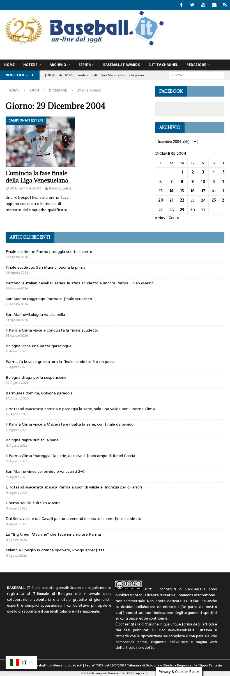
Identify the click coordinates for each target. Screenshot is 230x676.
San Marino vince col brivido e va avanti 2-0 (45, 471)
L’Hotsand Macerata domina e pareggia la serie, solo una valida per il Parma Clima (80, 409)
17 (203, 191)
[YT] (203, 5)
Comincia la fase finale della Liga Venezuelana (37, 176)
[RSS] (225, 5)
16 (192, 191)
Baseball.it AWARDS (121, 65)
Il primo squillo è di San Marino (33, 503)
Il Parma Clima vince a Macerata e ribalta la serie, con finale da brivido (70, 424)
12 (224, 182)
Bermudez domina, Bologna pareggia (39, 393)
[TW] (192, 5)
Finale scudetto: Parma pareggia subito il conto (49, 251)
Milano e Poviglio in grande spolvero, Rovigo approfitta (55, 550)
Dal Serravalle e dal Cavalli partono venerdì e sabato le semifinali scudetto (73, 518)
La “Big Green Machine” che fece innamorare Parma (53, 534)
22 (182, 200)
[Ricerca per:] (196, 75)
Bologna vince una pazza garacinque (39, 346)
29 (182, 210)
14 (171, 191)
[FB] (181, 5)
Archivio (58, 65)
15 (182, 191)
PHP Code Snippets (94, 673)
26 (224, 200)
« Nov (160, 217)
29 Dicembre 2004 (26, 188)
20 (160, 200)
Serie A (85, 65)
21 (171, 200)
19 (224, 191)
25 (213, 200)
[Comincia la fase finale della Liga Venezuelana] (40, 141)
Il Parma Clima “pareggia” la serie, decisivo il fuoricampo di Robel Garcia (70, 456)
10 (203, 182)
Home (9, 65)
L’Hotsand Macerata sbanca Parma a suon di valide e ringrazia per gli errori (74, 487)
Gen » (174, 217)
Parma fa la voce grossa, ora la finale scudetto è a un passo (61, 361)
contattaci (135, 613)
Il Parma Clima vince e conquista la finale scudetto (52, 330)
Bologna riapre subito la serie (32, 440)
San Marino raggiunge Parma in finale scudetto (49, 299)
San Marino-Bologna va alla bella (35, 314)
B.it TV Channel (163, 65)
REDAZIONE (196, 65)
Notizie (30, 65)
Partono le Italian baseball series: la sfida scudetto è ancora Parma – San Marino (80, 283)
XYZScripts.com (138, 673)
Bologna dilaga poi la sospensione (36, 377)
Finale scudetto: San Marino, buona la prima (46, 267)
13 (161, 191)
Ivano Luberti (60, 188)
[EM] (214, 5)
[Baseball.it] (83, 45)
